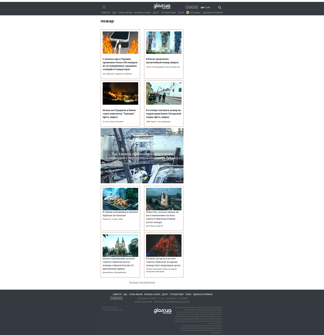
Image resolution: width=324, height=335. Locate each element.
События (142, 148)
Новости (105, 12)
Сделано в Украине (212, 12)
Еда (114, 12)
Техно (181, 12)
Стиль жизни (125, 12)
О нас (161, 298)
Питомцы (195, 12)
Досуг (156, 12)
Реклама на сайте (147, 298)
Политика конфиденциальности (171, 302)
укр (208, 7)
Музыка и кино (142, 12)
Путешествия (168, 12)
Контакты (171, 298)
